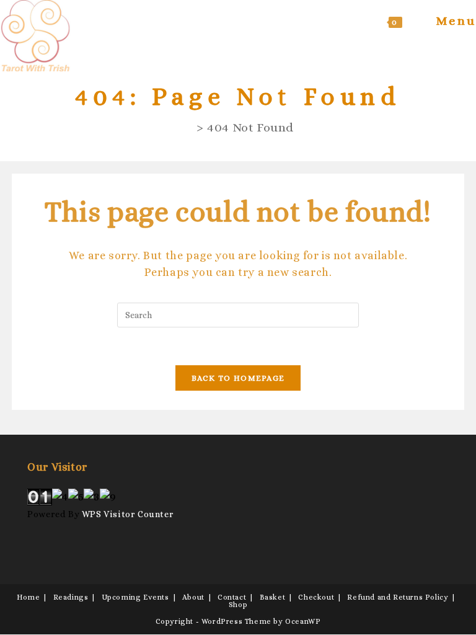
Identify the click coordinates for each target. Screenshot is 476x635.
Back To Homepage (238, 378)
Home (28, 597)
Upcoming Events (135, 597)
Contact (232, 597)
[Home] (187, 127)
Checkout (316, 597)
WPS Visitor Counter (128, 514)
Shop (238, 604)
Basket (273, 597)
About (193, 597)
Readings (71, 597)
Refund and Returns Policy (397, 597)
